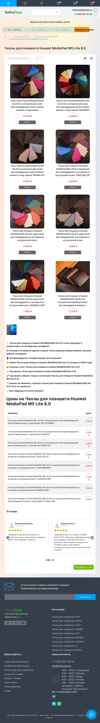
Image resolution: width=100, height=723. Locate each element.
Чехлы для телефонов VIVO (66, 616)
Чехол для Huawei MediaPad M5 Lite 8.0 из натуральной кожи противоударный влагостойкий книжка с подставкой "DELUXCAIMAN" (27, 106)
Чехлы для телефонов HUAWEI (67, 637)
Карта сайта (10, 682)
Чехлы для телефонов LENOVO (67, 641)
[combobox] (14, 29)
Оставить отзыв (83, 567)
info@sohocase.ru (61, 666)
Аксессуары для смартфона (18, 670)
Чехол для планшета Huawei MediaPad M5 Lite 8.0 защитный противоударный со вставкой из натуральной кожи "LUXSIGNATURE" (73, 237)
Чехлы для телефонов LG (65, 646)
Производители (12, 686)
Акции (7, 690)
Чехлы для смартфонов (16, 661)
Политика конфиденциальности (63, 715)
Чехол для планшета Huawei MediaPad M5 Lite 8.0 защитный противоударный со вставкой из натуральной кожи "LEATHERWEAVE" (27, 237)
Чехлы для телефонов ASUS (66, 625)
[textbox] (38, 29)
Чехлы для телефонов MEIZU (67, 650)
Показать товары (82, 29)
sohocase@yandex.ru (82, 10)
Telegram (54, 704)
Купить (27, 122)
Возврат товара (12, 678)
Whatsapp (59, 704)
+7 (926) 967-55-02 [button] (63, 661)
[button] (41, 3)
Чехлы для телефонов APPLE (67, 621)
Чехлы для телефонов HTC (66, 633)
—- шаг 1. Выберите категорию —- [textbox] (15, 29)
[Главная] (6, 37)
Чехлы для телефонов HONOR (67, 629)
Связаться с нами (13, 674)
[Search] (57, 12)
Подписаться (85, 597)
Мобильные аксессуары (16, 665)
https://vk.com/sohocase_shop (96, 10)
